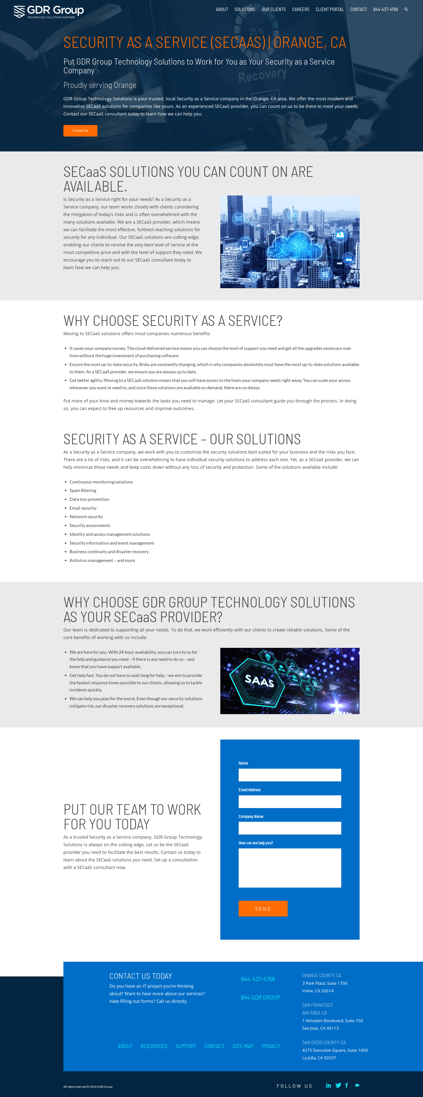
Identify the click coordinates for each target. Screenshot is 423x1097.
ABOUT (125, 1045)
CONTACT (214, 1045)
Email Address (251, 789)
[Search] (406, 7)
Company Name (251, 816)
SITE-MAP (243, 1045)
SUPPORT (186, 1045)
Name (245, 762)
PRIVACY (271, 1045)
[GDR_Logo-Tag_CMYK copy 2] (48, 12)
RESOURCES (154, 1045)
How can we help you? (256, 842)
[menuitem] (222, 7)
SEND (263, 909)
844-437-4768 (258, 979)
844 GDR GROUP (260, 997)
